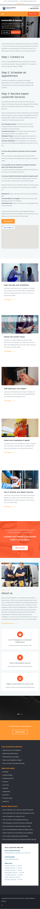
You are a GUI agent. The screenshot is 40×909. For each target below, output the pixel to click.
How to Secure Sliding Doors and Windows (15, 836)
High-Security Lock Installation (12, 750)
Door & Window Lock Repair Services (13, 763)
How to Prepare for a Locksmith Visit (14, 816)
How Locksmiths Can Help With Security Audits (17, 826)
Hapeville (5, 788)
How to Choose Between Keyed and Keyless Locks (18, 829)
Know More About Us (7, 623)
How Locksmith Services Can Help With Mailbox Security (19, 839)
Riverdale (5, 772)
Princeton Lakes (7, 798)
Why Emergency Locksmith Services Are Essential (17, 823)
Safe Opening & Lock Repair (11, 757)
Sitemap (3, 901)
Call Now (5, 32)
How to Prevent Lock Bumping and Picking (15, 820)
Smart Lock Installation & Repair (12, 760)
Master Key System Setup (10, 753)
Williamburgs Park (8, 778)
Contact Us (19, 3)
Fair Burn (5, 782)
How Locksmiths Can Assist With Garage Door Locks (18, 813)
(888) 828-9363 (34, 8)
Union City (6, 785)
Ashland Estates (7, 775)
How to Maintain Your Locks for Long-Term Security (18, 810)
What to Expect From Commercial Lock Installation (18, 833)
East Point (6, 795)
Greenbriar (6, 801)
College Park (6, 791)
